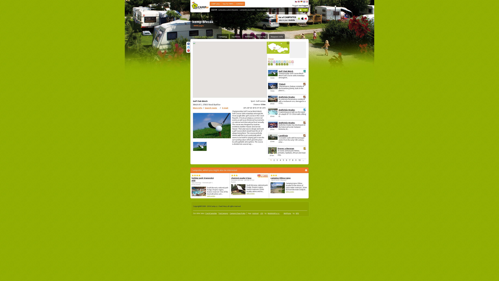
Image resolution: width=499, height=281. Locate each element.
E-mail (225, 108)
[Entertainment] (282, 64)
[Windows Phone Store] (307, 24)
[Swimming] (277, 64)
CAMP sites (215, 4)
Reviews (249, 36)
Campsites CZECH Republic (228, 10)
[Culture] (287, 64)
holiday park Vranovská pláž (203, 179)
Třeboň (282, 84)
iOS (261, 213)
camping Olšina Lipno (281, 178)
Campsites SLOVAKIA (247, 10)
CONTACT (240, 4)
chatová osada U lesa (241, 178)
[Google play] (299, 24)
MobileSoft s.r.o (274, 213)
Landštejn (283, 135)
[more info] (285, 24)
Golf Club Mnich (286, 71)
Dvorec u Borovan (286, 148)
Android (255, 213)
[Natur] (272, 64)
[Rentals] (290, 64)
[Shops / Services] (274, 64)
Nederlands (304, 1)
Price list (262, 36)
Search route (211, 108)
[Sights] (269, 64)
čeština (296, 1)
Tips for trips (261, 10)
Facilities (236, 36)
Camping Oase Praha (237, 213)
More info (197, 108)
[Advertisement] (319, 78)
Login (305, 10)
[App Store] (302, 24)
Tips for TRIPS (228, 4)
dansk (307, 1)
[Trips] (285, 64)
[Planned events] (292, 64)
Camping (223, 36)
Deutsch (301, 1)
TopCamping (223, 213)
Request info (277, 36)
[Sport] (279, 64)
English (299, 1)
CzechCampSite (211, 213)
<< (203, 36)
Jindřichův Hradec (287, 97)
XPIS (297, 213)
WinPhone (287, 213)
